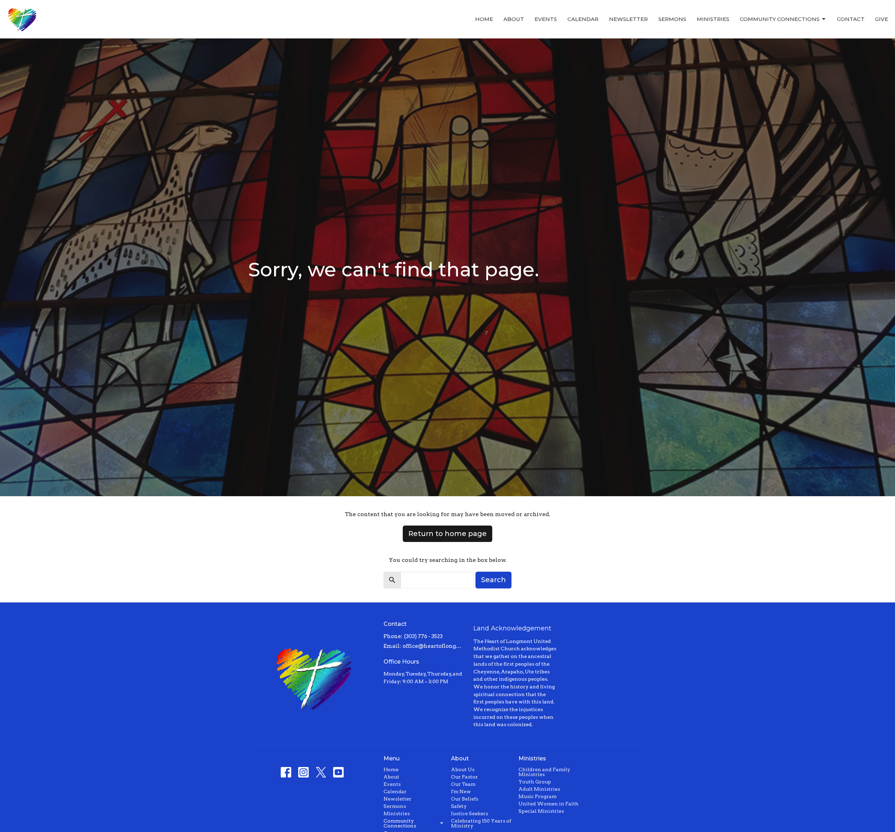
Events (546, 19)
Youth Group (534, 781)
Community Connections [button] (400, 823)
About (513, 19)
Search (493, 580)
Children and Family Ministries (544, 772)
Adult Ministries (539, 789)
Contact (851, 19)
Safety (459, 806)
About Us (462, 769)
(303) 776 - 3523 (423, 636)
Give (881, 19)
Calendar (583, 19)
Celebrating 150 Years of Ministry (481, 823)
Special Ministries (541, 811)
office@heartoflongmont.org (435, 646)
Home (484, 19)
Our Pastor (464, 777)
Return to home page (447, 533)
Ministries (713, 19)
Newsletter (628, 19)
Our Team (463, 784)
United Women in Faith (548, 803)
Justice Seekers (469, 813)
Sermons (672, 19)
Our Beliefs (464, 799)
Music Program (537, 796)
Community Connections (779, 19)
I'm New (461, 791)
